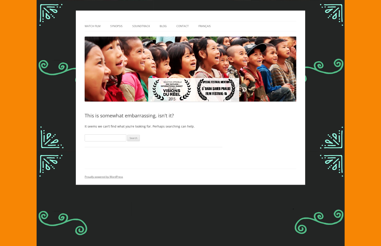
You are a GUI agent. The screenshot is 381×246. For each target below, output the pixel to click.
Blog (163, 26)
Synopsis (116, 26)
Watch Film (93, 26)
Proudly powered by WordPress (104, 177)
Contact (182, 26)
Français (204, 26)
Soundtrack (141, 26)
